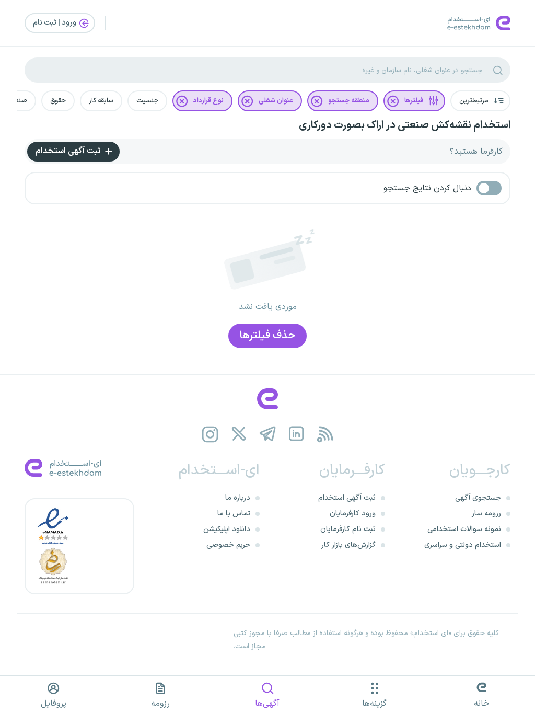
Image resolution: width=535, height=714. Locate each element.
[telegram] (268, 434)
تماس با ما (233, 513)
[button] (480, 100)
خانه (482, 703)
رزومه (160, 703)
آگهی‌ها (267, 703)
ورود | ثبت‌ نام (55, 22)
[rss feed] (325, 434)
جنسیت (147, 101)
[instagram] (210, 434)
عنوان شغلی (276, 101)
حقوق (58, 101)
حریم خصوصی (228, 544)
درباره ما (237, 497)
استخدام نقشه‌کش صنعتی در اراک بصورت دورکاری (404, 125)
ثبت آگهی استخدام (69, 151)
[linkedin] (296, 434)
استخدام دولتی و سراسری (462, 544)
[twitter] (239, 434)
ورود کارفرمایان (353, 513)
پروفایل (53, 703)
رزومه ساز (486, 513)
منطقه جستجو (348, 101)
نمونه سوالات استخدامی (464, 529)
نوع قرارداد (208, 101)
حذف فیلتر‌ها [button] (267, 335)
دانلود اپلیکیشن (226, 529)
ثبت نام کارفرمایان (348, 529)
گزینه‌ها (374, 703)
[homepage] (267, 398)
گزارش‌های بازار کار (348, 544)
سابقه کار (101, 101)
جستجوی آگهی (478, 497)
